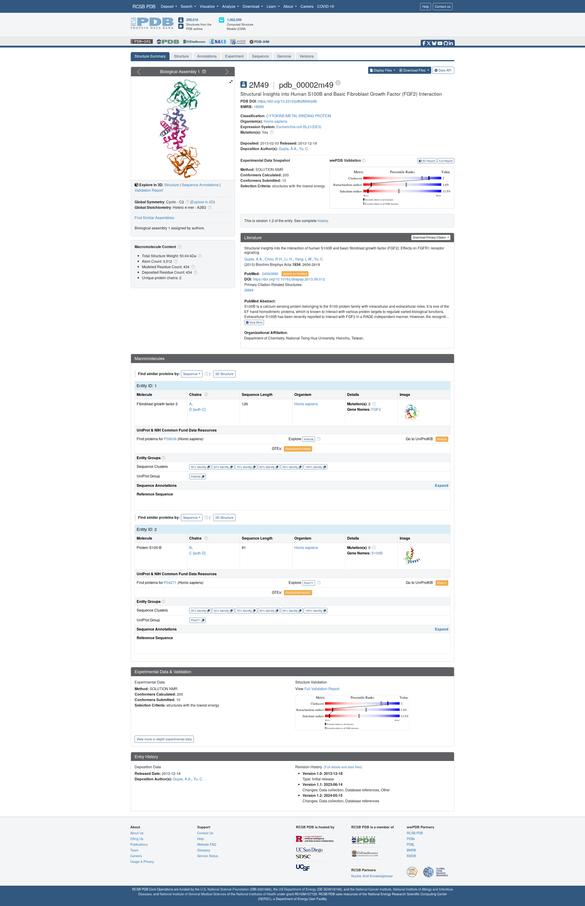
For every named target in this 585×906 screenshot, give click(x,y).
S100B (377, 553)
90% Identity (267, 467)
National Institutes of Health (256, 894)
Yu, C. (304, 148)
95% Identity (290, 467)
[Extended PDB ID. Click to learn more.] (338, 82)
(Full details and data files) (343, 767)
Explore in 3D (202, 201)
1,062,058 (234, 19)
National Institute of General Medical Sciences (193, 894)
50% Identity (221, 467)
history (322, 220)
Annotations (207, 56)
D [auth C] (197, 409)
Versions (307, 56)
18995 (259, 106)
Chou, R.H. (274, 259)
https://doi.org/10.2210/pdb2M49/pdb (287, 101)
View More (256, 322)
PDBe (411, 838)
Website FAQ (206, 844)
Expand (441, 485)
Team (134, 850)
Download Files (414, 70)
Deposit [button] (167, 6)
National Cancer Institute (373, 889)
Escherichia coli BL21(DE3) (298, 126)
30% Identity (198, 467)
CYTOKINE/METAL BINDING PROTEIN (298, 115)
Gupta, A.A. (288, 148)
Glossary (203, 850)
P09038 (170, 438)
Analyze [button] (229, 6)
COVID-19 (325, 6)
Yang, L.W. (303, 259)
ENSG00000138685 (298, 449)
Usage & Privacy (142, 861)
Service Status (207, 855)
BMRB (411, 850)
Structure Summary (150, 56)
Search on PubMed (295, 274)
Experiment (234, 56)
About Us (137, 833)
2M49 (248, 290)
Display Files (383, 70)
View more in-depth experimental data (164, 739)
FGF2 (376, 409)
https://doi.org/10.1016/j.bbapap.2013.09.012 (289, 279)
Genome (284, 56)
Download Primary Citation (430, 237)
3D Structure (224, 373)
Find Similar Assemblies (154, 217)
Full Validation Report (321, 688)
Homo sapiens (275, 121)
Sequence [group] (190, 373)
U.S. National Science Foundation (224, 889)
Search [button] (187, 6)
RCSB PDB (144, 6)
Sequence (260, 56)
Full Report (446, 161)
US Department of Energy (297, 889)
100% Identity (313, 467)
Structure (181, 56)
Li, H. (289, 259)
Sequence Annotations (200, 184)
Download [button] (251, 6)
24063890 (270, 273)
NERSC (264, 898)
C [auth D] (197, 553)
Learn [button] (272, 6)
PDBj (410, 844)
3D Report (428, 161)
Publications (139, 844)
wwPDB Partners (420, 826)
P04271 (170, 582)
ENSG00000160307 (298, 592)
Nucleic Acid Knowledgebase (372, 876)
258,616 (192, 19)
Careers (307, 6)
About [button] (288, 6)
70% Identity (244, 467)
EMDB (411, 855)
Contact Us (205, 833)
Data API (445, 70)
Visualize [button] (208, 6)
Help (425, 6)
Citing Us (136, 838)
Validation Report (149, 190)
